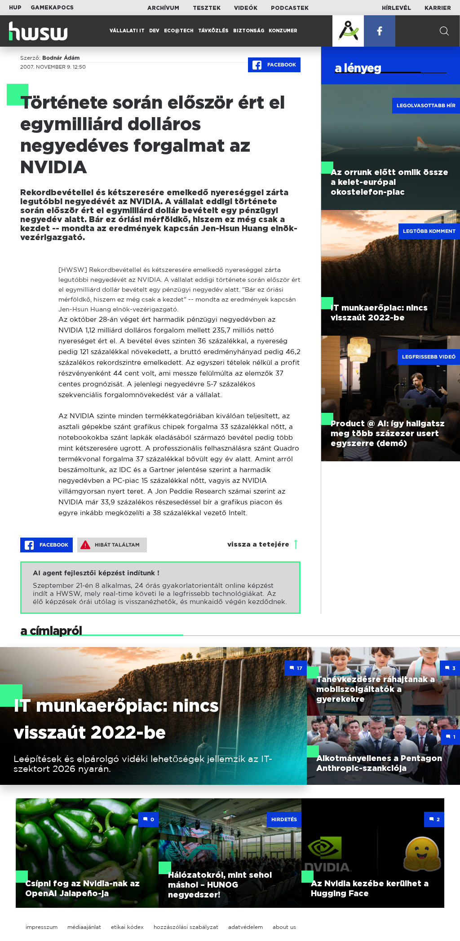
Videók (245, 8)
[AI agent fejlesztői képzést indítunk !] (160, 588)
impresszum (42, 927)
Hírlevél (396, 8)
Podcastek (290, 8)
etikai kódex (127, 927)
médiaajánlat (84, 927)
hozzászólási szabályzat (186, 927)
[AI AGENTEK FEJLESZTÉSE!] (348, 31)
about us (284, 927)
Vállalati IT (127, 31)
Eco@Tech (179, 31)
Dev (154, 31)
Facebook (281, 64)
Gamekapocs (52, 7)
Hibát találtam (117, 545)
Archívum (163, 8)
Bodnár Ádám (61, 57)
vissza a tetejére (258, 544)
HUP (15, 7)
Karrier (438, 8)
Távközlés (213, 31)
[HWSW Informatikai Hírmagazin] (38, 31)
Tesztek (207, 8)
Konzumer (283, 31)
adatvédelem (245, 927)
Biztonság (248, 31)
